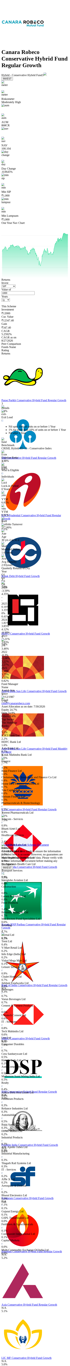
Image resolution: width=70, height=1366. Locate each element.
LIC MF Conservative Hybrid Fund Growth (26, 1357)
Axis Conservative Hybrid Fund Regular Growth (29, 1304)
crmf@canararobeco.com (15, 703)
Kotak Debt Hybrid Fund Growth (20, 576)
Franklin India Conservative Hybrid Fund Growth (29, 1144)
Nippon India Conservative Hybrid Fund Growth (29, 866)
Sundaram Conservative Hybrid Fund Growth (27, 1198)
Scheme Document (38, 844)
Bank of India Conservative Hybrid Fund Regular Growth (34, 985)
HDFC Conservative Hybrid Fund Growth (25, 633)
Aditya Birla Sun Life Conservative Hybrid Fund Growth (34, 691)
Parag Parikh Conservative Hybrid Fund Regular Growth (33, 400)
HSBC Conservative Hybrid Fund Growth (25, 1038)
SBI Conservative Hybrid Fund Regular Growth (28, 457)
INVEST (7, 78)
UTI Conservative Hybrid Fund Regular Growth (29, 809)
